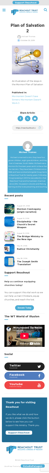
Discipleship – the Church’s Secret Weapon (27, 224)
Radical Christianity (28, 249)
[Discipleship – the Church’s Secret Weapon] (9, 222)
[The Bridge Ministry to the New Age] (9, 236)
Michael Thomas (27, 152)
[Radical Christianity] (9, 249)
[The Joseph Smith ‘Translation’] (9, 261)
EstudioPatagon (32, 466)
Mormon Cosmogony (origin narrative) (29, 210)
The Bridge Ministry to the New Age (30, 238)
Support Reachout (26, 2)
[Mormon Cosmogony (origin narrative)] (9, 209)
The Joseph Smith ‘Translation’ (27, 263)
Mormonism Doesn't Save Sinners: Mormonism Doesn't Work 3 (26, 99)
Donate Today (24, 308)
